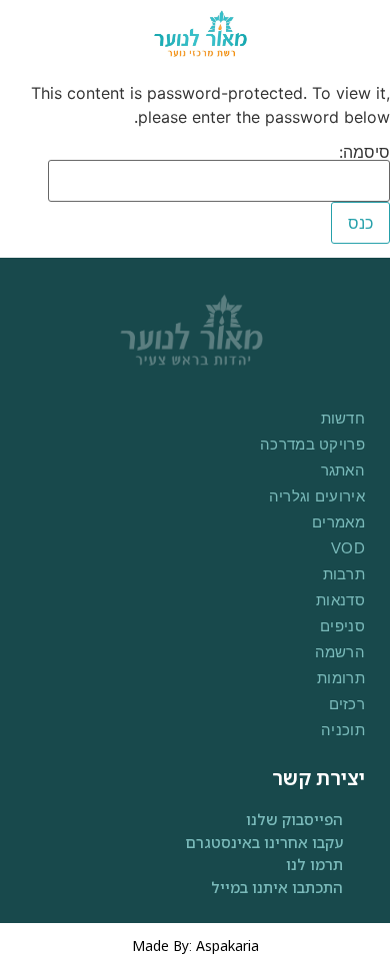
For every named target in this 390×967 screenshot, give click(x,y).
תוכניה (343, 729)
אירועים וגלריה (317, 495)
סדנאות (340, 599)
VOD (348, 547)
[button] (36, 34)
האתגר (343, 470)
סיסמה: (364, 153)
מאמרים (338, 521)
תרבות (344, 573)
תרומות (341, 677)
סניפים (342, 625)
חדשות (343, 418)
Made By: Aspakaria (195, 945)
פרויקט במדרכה (312, 444)
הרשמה (340, 651)
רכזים (347, 703)
